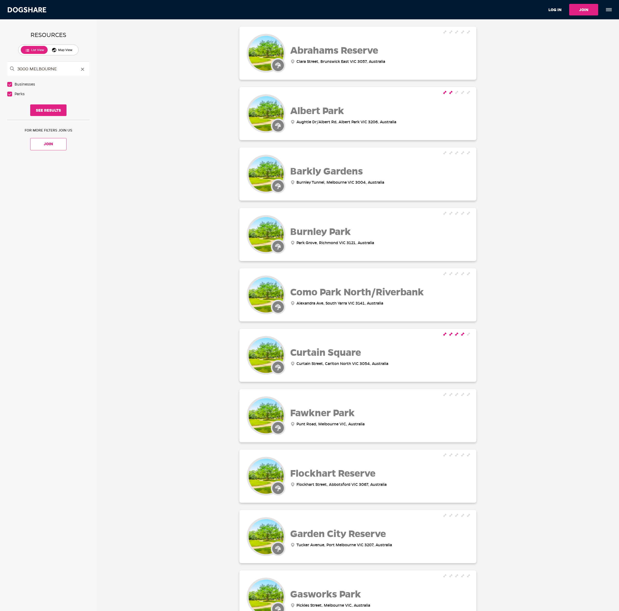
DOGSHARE (26, 9)
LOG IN (554, 9)
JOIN (583, 9)
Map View (65, 50)
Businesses (25, 84)
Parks (20, 93)
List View (37, 50)
